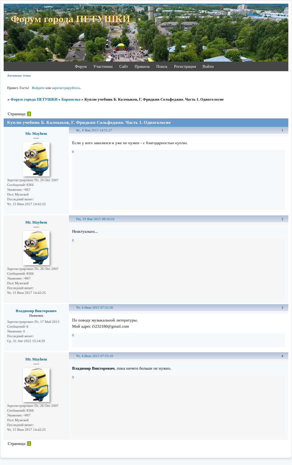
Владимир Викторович (36, 311)
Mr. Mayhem (36, 133)
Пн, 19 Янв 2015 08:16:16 (95, 219)
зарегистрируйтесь (66, 88)
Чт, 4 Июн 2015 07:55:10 (94, 356)
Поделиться (74, 133)
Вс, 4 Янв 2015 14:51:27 (94, 130)
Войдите (38, 88)
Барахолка (71, 99)
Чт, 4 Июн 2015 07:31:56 (94, 307)
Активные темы (19, 75)
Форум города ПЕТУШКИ (33, 99)
